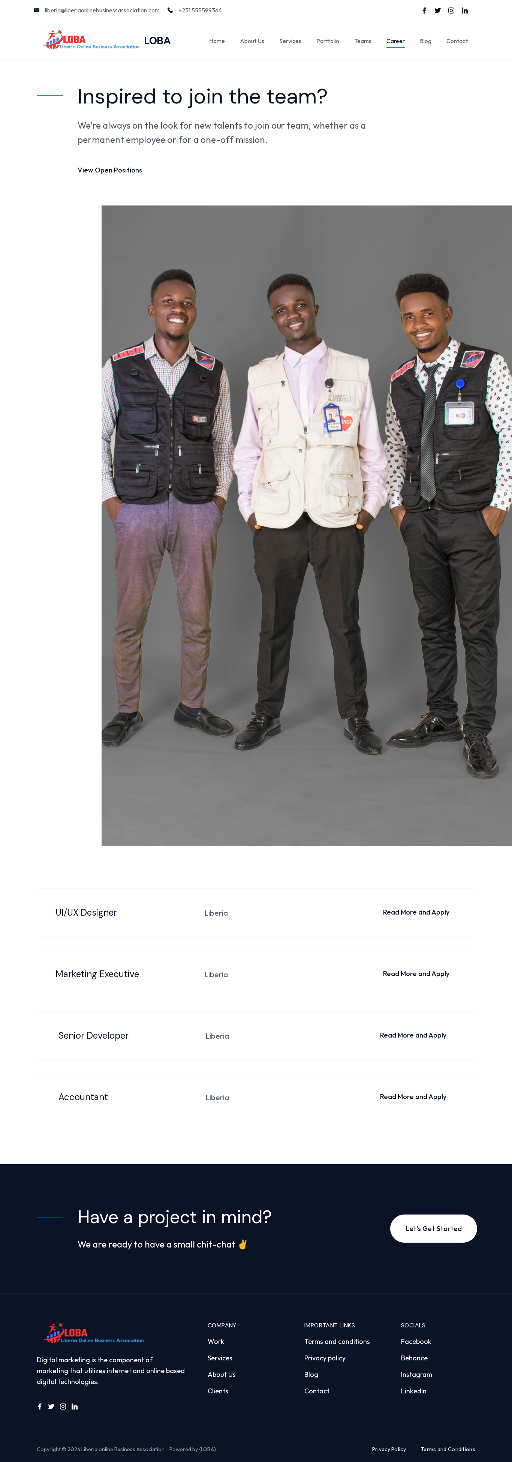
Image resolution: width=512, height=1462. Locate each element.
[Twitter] (438, 10)
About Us (252, 41)
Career (395, 41)
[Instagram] (451, 10)
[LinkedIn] (465, 10)
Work (216, 1341)
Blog (425, 41)
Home (217, 41)
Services (290, 41)
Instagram (416, 1374)
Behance (414, 1358)
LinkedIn (414, 1391)
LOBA (157, 41)
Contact (457, 41)
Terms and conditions (337, 1341)
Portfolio (327, 41)
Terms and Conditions (448, 1449)
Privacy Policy (389, 1449)
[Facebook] (424, 10)
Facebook (416, 1341)
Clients (218, 1391)
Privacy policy (325, 1358)
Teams (362, 41)
